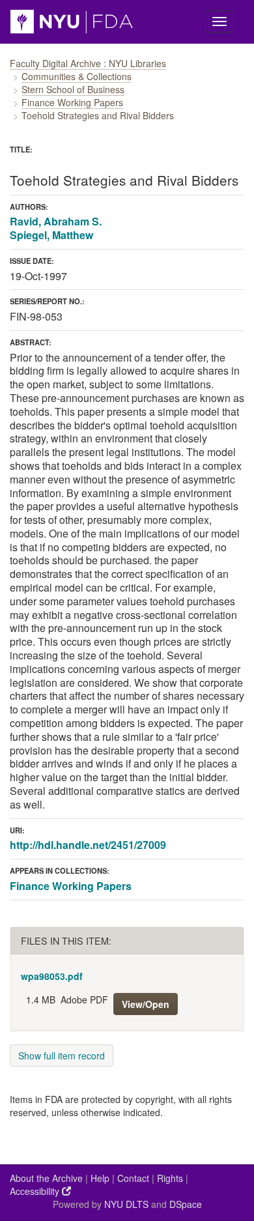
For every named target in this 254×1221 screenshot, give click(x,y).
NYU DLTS (126, 1204)
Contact (133, 1178)
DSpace (185, 1204)
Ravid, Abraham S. (56, 221)
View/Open (145, 1004)
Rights (170, 1178)
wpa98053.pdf (52, 976)
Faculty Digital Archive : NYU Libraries (88, 63)
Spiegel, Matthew (51, 234)
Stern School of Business (72, 89)
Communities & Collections (76, 76)
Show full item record (61, 1055)
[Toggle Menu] (219, 21)
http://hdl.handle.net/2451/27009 (88, 844)
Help (100, 1178)
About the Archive (46, 1178)
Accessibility (36, 1191)
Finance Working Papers (72, 102)
